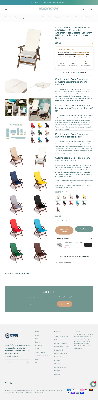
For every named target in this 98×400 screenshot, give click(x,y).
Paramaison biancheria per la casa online (16, 390)
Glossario (57, 371)
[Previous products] (87, 238)
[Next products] (91, 238)
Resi (55, 340)
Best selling (16, 17)
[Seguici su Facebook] (6, 382)
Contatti (57, 360)
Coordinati (38, 345)
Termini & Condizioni (61, 336)
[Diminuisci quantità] (58, 220)
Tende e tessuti (40, 352)
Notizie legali (58, 350)
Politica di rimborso (60, 353)
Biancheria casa (7, 17)
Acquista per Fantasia (42, 356)
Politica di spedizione (61, 357)
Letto (37, 335)
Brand (37, 359)
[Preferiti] (88, 10)
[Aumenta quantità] (67, 220)
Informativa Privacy (60, 343)
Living (37, 338)
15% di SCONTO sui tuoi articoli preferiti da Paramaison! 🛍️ (49, 2)
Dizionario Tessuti (60, 367)
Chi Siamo (57, 364)
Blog (36, 363)
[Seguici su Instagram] (10, 382)
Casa (37, 332)
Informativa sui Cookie (61, 346)
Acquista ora (84, 229)
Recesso (57, 374)
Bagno (37, 342)
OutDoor (38, 349)
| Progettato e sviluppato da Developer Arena (30, 392)
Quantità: (58, 216)
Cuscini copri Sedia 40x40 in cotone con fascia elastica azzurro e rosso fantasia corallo (73, 242)
